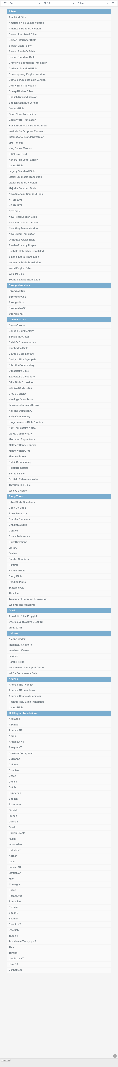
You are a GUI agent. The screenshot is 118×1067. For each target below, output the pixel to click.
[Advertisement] (59, 1021)
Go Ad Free (6, 1060)
